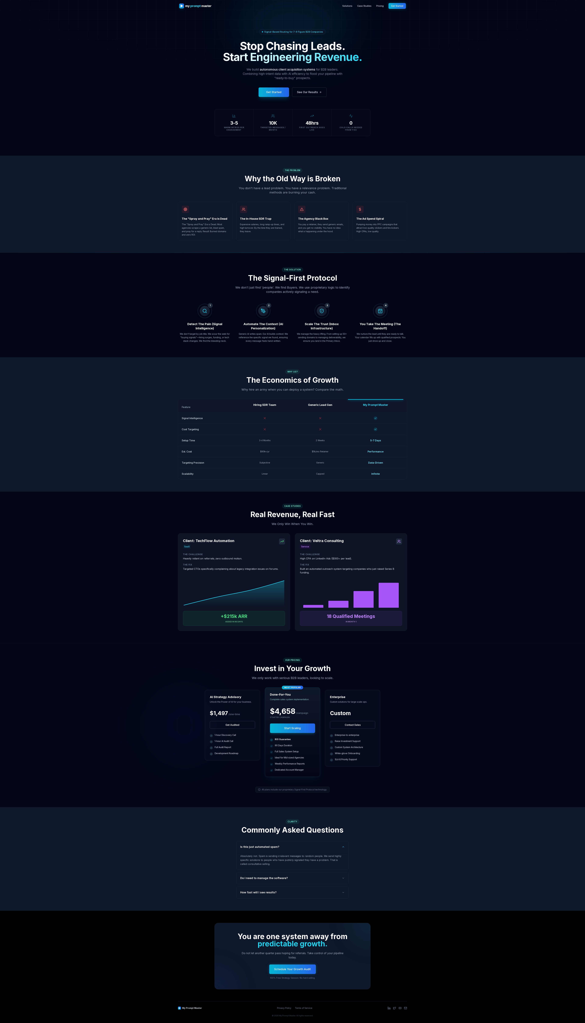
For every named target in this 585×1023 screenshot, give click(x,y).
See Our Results (307, 92)
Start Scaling (292, 728)
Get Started (397, 6)
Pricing (380, 6)
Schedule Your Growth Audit (292, 969)
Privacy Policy (284, 1008)
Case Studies (364, 6)
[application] (234, 593)
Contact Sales (353, 724)
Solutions (347, 6)
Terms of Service (303, 1008)
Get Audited (232, 724)
